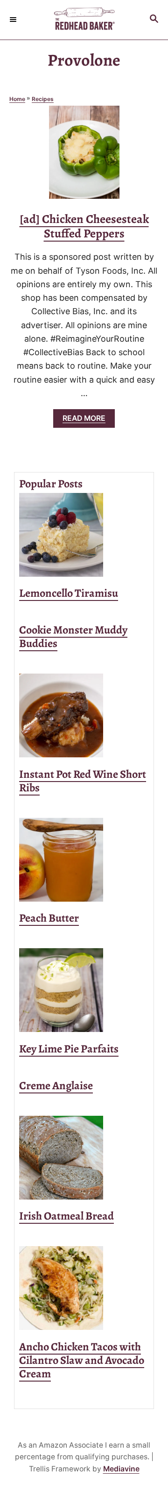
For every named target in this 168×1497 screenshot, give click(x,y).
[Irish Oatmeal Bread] (84, 1158)
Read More (87, 420)
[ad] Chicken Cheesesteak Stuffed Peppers (84, 226)
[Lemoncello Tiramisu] (84, 535)
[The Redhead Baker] (84, 20)
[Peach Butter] (84, 860)
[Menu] (14, 19)
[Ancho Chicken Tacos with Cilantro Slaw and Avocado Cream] (84, 1288)
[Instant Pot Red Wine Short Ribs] (84, 715)
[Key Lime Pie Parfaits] (84, 990)
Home (17, 98)
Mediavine (121, 1468)
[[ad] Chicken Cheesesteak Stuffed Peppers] (84, 156)
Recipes (43, 98)
